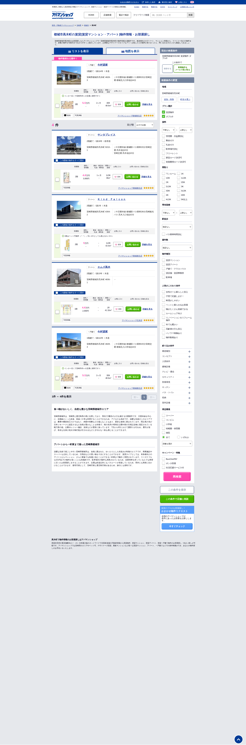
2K (167, 182)
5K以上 (184, 199)
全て (168, 437)
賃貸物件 (170, 112)
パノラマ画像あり (174, 333)
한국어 (162, 7)
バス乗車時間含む (174, 234)
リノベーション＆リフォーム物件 (179, 319)
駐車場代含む (172, 149)
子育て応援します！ (175, 296)
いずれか (185, 437)
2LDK (168, 186)
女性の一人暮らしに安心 (177, 292)
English (136, 7)
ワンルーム (171, 174)
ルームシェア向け (174, 313)
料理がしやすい (173, 300)
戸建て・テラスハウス (176, 269)
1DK (168, 178)
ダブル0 (169, 116)
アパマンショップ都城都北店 (130, 116)
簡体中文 (145, 7)
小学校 (169, 424)
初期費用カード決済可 (176, 162)
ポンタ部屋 (171, 463)
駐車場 (169, 277)
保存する (167, 69)
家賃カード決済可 (174, 157)
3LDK (183, 191)
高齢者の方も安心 (174, 329)
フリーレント (172, 153)
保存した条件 (150, 2)
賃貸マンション (173, 260)
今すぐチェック (177, 526)
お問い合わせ (133, 104)
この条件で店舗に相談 (177, 499)
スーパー (170, 415)
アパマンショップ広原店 (132, 320)
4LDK (168, 199)
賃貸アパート (172, 264)
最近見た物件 (167, 2)
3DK (168, 191)
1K (182, 174)
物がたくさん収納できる (177, 309)
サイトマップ (172, 7)
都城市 (86, 25)
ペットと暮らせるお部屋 (177, 305)
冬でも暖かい (172, 324)
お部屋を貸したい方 (187, 7)
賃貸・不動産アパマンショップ (63, 25)
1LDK (183, 178)
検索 (191, 15)
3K (182, 186)
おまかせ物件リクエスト (129, 2)
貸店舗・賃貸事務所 (175, 273)
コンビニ (170, 420)
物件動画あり (172, 337)
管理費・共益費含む (175, 136)
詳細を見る (147, 104)
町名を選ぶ (185, 99)
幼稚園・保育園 (173, 428)
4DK (183, 195)
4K (167, 195)
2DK (183, 182)
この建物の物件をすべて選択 (72, 160)
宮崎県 (79, 25)
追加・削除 (169, 99)
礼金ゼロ (170, 145)
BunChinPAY (171, 459)
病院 (168, 433)
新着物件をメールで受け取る (182, 68)
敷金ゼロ (170, 140)
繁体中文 (154, 7)
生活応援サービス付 (175, 467)
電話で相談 (124, 15)
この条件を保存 (177, 489)
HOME (91, 15)
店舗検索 (107, 15)
